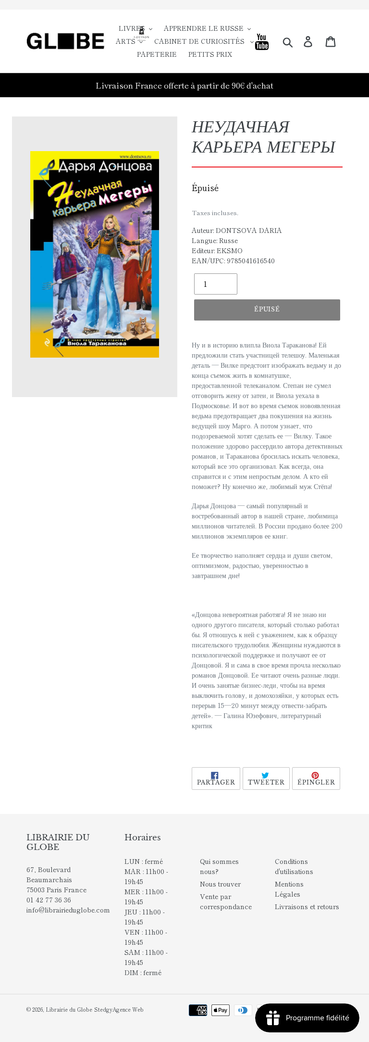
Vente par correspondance (226, 901)
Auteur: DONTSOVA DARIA (237, 230)
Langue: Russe (215, 240)
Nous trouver (220, 883)
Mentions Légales (289, 889)
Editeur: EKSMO (217, 250)
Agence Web (128, 1009)
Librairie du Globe (69, 1009)
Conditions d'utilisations (294, 866)
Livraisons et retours (307, 906)
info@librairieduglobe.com (68, 909)
